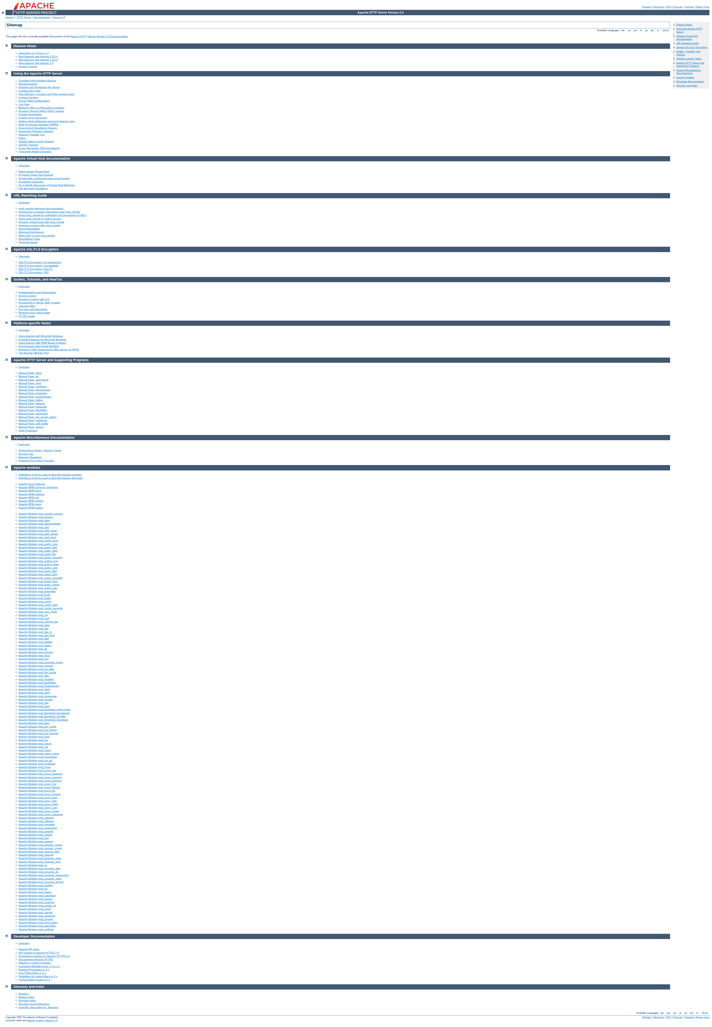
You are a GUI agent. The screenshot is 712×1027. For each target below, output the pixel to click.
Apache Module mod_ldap (34, 723)
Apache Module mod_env (34, 658)
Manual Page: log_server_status (38, 416)
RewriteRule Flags (29, 238)
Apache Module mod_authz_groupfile (40, 577)
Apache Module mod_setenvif (36, 854)
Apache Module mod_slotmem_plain (40, 858)
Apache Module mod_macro (35, 743)
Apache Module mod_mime (35, 750)
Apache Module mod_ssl (33, 888)
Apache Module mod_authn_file (37, 554)
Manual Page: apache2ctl (33, 379)
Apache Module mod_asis (34, 527)
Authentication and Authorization (37, 292)
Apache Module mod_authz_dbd (38, 571)
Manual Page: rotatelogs (33, 420)
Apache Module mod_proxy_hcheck (40, 794)
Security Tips (26, 453)
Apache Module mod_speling (36, 885)
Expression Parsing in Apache (36, 131)
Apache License (28, 66)
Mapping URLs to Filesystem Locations (41, 107)
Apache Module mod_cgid (34, 618)
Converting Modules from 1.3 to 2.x (39, 966)
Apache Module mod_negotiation (38, 756)
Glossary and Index (686, 85)
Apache (10, 17)
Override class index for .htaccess (38, 1007)
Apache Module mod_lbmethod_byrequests (44, 713)
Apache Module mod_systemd (36, 902)
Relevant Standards (30, 457)
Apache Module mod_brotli (34, 594)
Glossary (678, 7)
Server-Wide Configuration (34, 100)
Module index (26, 997)
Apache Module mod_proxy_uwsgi (39, 811)
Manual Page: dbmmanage (34, 389)
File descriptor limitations (33, 188)
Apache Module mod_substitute (37, 895)
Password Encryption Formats (36, 460)
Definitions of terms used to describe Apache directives (51, 478)
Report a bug (702, 7)
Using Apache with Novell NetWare (39, 346)
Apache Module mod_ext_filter (36, 669)
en (629, 30)
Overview (24, 165)
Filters (22, 138)
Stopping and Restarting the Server (39, 87)
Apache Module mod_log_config (37, 726)
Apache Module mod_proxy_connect (40, 777)
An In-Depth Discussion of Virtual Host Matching (47, 185)
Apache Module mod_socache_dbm (40, 868)
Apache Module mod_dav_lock (37, 635)
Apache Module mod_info (34, 702)
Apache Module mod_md (33, 746)
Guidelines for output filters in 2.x (38, 976)
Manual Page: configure (33, 386)
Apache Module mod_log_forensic (39, 733)
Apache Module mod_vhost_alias (38, 922)
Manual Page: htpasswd (33, 406)
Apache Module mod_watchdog (37, 925)
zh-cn (666, 30)
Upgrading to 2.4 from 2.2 (34, 53)
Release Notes (684, 24)
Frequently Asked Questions (35, 151)
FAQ (668, 7)
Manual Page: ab (29, 376)
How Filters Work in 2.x (32, 972)
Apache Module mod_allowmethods (39, 523)
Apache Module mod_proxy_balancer (40, 773)
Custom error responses (33, 117)
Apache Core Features (32, 483)
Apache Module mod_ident (34, 692)
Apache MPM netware (31, 494)
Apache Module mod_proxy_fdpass (39, 787)
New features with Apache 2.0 (36, 63)
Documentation (42, 17)
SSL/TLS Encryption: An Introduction (40, 262)
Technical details (28, 242)
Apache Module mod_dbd (34, 638)
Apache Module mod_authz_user (38, 587)
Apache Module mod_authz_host (38, 581)
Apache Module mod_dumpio (36, 652)
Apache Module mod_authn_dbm (38, 550)
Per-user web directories (33, 309)
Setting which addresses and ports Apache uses (47, 121)
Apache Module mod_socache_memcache (44, 875)
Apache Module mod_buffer (35, 598)
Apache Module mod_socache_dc (38, 871)
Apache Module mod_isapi (34, 706)
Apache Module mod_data (34, 625)
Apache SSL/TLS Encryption (691, 47)
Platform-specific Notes (689, 58)
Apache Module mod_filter (34, 675)
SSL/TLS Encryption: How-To (35, 269)
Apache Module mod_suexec (36, 898)
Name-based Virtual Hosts (34, 171)
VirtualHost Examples (31, 181)
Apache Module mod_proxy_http (38, 800)
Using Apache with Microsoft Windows (41, 336)
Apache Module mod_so (33, 865)
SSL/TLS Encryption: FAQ (34, 272)
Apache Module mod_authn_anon (38, 540)
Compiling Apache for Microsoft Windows (42, 339)
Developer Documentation (690, 81)
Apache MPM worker (31, 507)
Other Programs (28, 430)
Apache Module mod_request (36, 831)
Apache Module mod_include (36, 699)
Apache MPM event (30, 490)
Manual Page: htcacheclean (35, 396)
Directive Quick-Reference (34, 1003)
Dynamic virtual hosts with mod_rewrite (41, 222)
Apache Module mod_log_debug (38, 729)
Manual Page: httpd (30, 372)
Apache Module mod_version (36, 919)
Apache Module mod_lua (33, 740)
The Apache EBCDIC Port (34, 352)
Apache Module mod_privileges (37, 763)
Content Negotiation (30, 114)
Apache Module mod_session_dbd (39, 851)
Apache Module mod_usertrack (37, 915)
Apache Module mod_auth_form (37, 537)
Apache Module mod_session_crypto (40, 848)
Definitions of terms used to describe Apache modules (50, 474)
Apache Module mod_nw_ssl (35, 760)
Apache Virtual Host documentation (687, 38)
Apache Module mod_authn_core (38, 544)
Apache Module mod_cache (35, 601)
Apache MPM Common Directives (38, 487)
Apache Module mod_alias (34, 520)
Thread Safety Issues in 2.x (35, 979)
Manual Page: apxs (30, 383)
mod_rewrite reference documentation (41, 208)
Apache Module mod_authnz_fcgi (38, 561)
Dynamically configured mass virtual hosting (44, 178)
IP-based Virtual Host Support (36, 174)
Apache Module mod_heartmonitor (39, 685)
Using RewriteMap (29, 228)
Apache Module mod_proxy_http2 (38, 804)
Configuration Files (30, 90)
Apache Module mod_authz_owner (39, 584)
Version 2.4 (59, 17)
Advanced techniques (31, 232)
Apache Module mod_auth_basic (38, 530)
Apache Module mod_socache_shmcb (41, 882)
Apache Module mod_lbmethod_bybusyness (45, 709)
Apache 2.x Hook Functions (35, 962)
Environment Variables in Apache (38, 127)
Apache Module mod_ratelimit (36, 817)
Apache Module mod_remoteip (37, 824)
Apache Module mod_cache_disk (38, 604)
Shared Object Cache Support (36, 141)
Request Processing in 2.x (34, 969)
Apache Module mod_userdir (35, 912)
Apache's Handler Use (32, 134)
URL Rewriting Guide (687, 43)
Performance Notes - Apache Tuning (40, 450)
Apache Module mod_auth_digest (38, 533)
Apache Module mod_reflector (36, 821)
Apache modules (685, 77)
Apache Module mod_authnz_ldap (39, 564)
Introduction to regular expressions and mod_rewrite (49, 211)
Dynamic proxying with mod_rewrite (39, 225)
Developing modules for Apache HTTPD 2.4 (44, 956)
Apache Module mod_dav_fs (35, 631)
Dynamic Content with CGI (34, 299)
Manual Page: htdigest (32, 403)
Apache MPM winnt (30, 504)
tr (658, 30)
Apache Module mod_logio (34, 736)
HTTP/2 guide (27, 316)
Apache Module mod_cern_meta (38, 611)
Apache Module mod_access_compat (41, 513)
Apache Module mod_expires (36, 665)
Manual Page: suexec (31, 427)
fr (641, 30)
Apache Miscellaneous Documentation (688, 72)
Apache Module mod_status (35, 892)
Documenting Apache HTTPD (36, 959)
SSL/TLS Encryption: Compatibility (39, 265)
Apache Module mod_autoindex (37, 591)
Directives (658, 7)
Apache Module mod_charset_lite (38, 621)
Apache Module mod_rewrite (35, 834)
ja (646, 30)
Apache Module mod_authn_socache (40, 557)
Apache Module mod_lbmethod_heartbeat (43, 719)
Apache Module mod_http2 (34, 689)
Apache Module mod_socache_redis (40, 878)
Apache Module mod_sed (34, 838)
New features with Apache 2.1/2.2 (38, 59)
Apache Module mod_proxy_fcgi (37, 784)
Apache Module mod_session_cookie (40, 844)
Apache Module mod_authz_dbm (38, 574)
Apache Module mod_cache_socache (41, 608)
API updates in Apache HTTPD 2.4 (39, 952)
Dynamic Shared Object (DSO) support (41, 111)
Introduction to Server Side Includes (39, 302)
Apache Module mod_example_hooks (41, 662)
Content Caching (28, 97)
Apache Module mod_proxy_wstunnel (41, 814)
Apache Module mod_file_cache (37, 672)
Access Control (27, 295)
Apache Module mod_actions (36, 517)
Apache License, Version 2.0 (42, 1020)
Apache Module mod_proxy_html (38, 797)
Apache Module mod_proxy (35, 767)
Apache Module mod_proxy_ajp (37, 770)
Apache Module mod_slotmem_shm (40, 861)
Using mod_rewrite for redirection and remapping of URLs (52, 215)
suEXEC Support (28, 144)
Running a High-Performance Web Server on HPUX (49, 349)
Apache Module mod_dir (33, 648)
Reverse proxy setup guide (34, 312)
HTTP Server (24, 17)
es (635, 30)
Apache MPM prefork (31, 500)
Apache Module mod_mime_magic (39, 753)
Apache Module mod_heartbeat (37, 682)
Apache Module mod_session (36, 841)
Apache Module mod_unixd (35, 908)
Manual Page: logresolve (33, 413)
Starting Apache (28, 83)
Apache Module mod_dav (34, 628)
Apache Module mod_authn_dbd (38, 547)
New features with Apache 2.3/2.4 (38, 56)
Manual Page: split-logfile (33, 423)
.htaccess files (27, 305)
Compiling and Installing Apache (37, 80)
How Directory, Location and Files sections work (47, 94)
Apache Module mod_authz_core (38, 567)
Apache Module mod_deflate (35, 641)
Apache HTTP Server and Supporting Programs (690, 65)
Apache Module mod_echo (34, 655)
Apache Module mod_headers (36, 679)
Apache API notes (29, 949)
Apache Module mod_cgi (33, 615)
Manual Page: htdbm (31, 400)
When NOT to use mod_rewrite (37, 235)
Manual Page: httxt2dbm (33, 410)
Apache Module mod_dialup (35, 645)
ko (652, 30)
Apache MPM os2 (29, 497)
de (623, 30)
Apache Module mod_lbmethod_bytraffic (42, 716)
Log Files (24, 104)
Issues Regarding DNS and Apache (39, 148)
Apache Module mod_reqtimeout (38, 828)
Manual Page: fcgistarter (33, 393)
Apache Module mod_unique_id (37, 905)
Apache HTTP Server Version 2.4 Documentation (99, 36)
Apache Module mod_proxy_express (40, 780)
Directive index (27, 1000)
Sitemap (689, 7)
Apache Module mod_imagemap (38, 696)
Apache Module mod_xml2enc (36, 929)
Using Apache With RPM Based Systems (42, 342)
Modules (646, 7)
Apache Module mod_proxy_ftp (37, 790)
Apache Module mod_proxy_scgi (38, 807)
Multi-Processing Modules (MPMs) (39, 124)
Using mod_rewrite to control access (40, 218)
